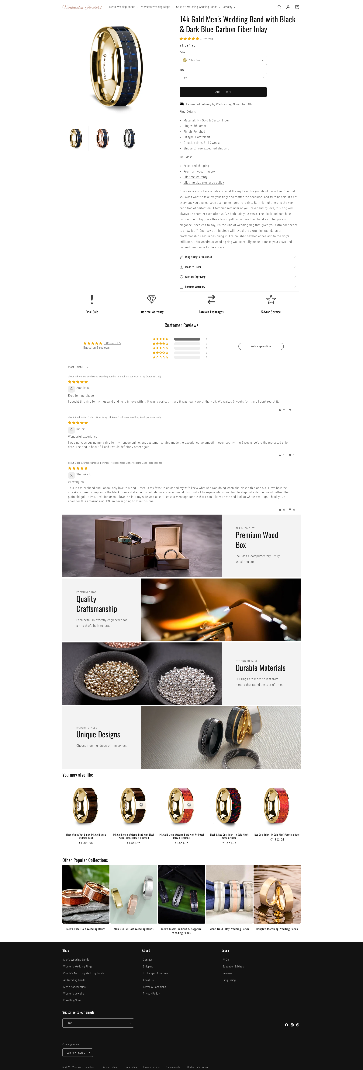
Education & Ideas (233, 966)
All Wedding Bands (74, 980)
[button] (279, 7)
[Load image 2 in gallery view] (102, 138)
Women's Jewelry (73, 993)
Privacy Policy (151, 993)
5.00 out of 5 (112, 343)
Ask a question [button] (261, 346)
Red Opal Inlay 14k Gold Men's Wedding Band (276, 834)
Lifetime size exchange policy (204, 182)
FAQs (226, 959)
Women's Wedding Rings (77, 966)
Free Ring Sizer (72, 1000)
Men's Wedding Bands (76, 959)
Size (182, 70)
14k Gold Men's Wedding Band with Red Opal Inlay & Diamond (181, 836)
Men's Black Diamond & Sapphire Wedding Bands (181, 931)
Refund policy (110, 1067)
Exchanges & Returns (155, 973)
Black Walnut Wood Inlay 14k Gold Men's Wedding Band (86, 836)
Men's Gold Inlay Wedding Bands (229, 929)
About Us (148, 980)
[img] (78, 382)
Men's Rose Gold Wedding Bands (85, 929)
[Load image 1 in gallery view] (75, 138)
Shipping (148, 966)
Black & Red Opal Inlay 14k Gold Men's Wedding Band (229, 836)
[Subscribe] (129, 1023)
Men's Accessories (74, 987)
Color (183, 52)
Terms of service (151, 1067)
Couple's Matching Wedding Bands (277, 929)
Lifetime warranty (196, 177)
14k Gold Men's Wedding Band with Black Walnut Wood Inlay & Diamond (133, 836)
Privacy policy (130, 1067)
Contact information (197, 1067)
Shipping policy (174, 1067)
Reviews (228, 973)
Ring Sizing (229, 980)
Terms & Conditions (154, 987)
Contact (147, 959)
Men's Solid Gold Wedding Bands (134, 929)
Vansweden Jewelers (83, 1067)
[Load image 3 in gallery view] (129, 138)
